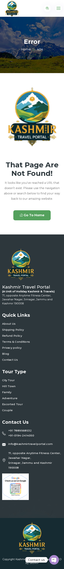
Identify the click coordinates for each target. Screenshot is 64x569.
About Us (8, 323)
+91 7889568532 (20, 430)
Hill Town (9, 386)
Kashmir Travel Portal (28, 559)
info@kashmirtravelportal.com (30, 444)
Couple (7, 410)
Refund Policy (12, 335)
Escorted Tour (12, 404)
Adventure (10, 398)
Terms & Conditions (16, 341)
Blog (5, 353)
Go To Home (34, 215)
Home (26, 49)
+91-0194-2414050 (21, 435)
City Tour (8, 380)
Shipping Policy (13, 329)
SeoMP (34, 563)
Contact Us (10, 359)
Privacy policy (12, 347)
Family (7, 392)
